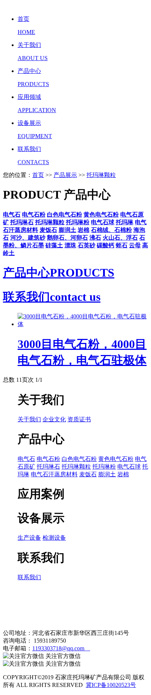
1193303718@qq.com (61, 648)
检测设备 (54, 538)
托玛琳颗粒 (101, 175)
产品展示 (65, 175)
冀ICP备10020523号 (111, 685)
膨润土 (107, 474)
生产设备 (29, 538)
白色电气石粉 (79, 459)
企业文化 (54, 419)
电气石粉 (48, 459)
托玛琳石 (48, 466)
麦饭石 (88, 474)
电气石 (26, 459)
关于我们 (29, 419)
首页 (38, 175)
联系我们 (29, 577)
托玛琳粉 (104, 466)
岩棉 (123, 474)
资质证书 (79, 419)
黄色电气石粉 (115, 459)
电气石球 (129, 466)
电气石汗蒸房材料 (54, 474)
